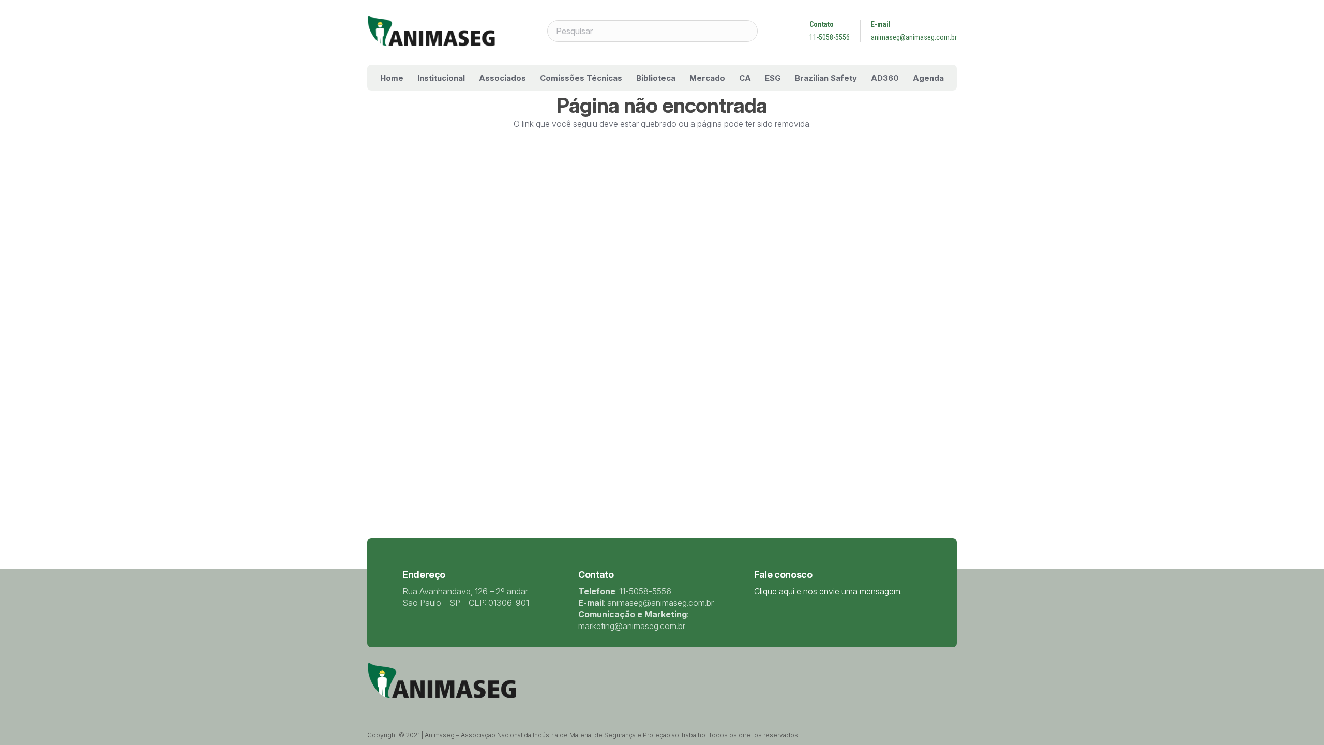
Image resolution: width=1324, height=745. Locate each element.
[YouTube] (424, 709)
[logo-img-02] (431, 31)
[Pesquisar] (746, 31)
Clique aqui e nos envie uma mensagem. (828, 591)
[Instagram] (437, 710)
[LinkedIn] (411, 709)
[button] (472, 77)
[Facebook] (397, 709)
